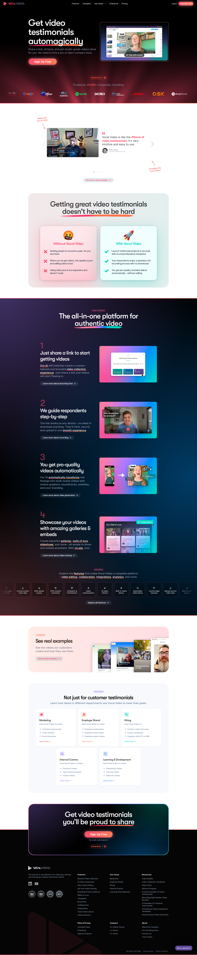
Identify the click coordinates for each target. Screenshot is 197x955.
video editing (69, 576)
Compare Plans (84, 927)
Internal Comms (116, 888)
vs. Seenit (114, 930)
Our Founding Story (150, 930)
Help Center (147, 885)
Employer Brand (116, 882)
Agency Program (85, 934)
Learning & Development (120, 892)
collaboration (87, 576)
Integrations (83, 908)
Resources (146, 875)
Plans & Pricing (84, 923)
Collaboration (83, 905)
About (144, 923)
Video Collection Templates (153, 882)
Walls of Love (83, 895)
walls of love (80, 540)
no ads (79, 547)
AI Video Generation (86, 882)
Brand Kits (82, 902)
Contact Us (146, 934)
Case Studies (147, 878)
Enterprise (82, 930)
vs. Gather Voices (117, 927)
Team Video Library (86, 912)
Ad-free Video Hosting (87, 888)
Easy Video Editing (85, 885)
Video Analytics (84, 915)
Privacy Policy (148, 951)
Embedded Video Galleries (89, 892)
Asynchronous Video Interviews (155, 915)
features (79, 573)
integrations (103, 576)
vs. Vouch (114, 934)
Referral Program (149, 888)
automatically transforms (64, 477)
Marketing (114, 878)
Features (82, 875)
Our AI (44, 365)
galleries (66, 540)
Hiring (112, 885)
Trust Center (147, 937)
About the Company (150, 927)
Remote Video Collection (88, 878)
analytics (118, 576)
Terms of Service (162, 951)
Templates (82, 898)
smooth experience (74, 430)
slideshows (46, 544)
